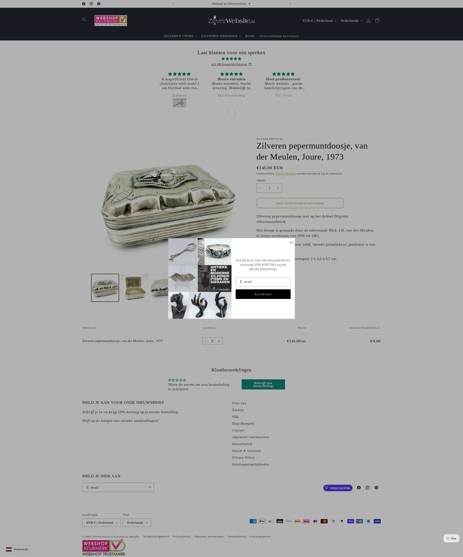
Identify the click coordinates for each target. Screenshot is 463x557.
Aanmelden (263, 294)
